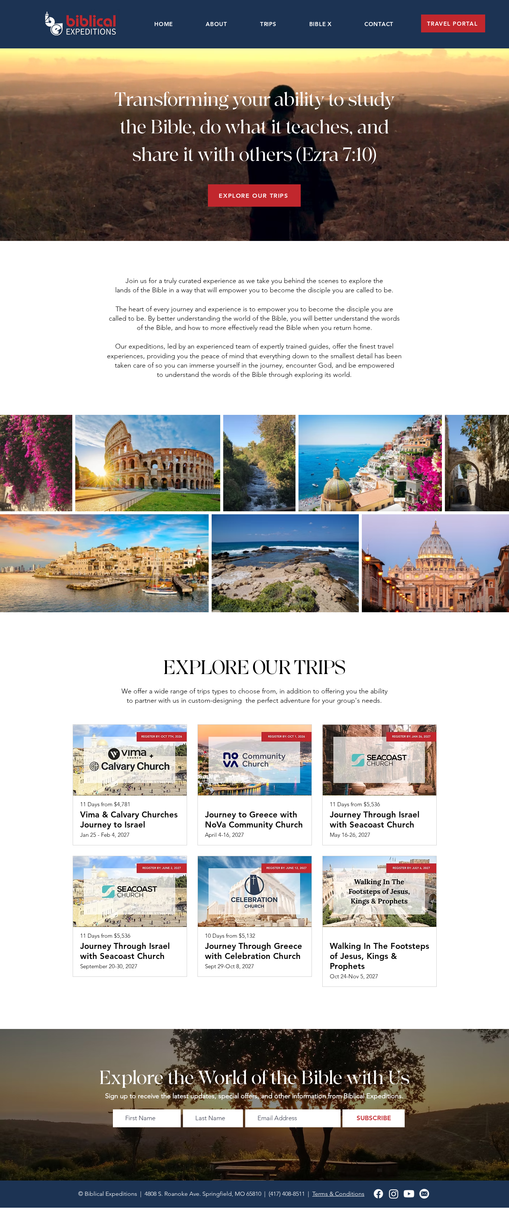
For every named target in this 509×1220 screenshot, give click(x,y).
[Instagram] (394, 1194)
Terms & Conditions (338, 1193)
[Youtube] (409, 1194)
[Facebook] (378, 1194)
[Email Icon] (424, 1194)
